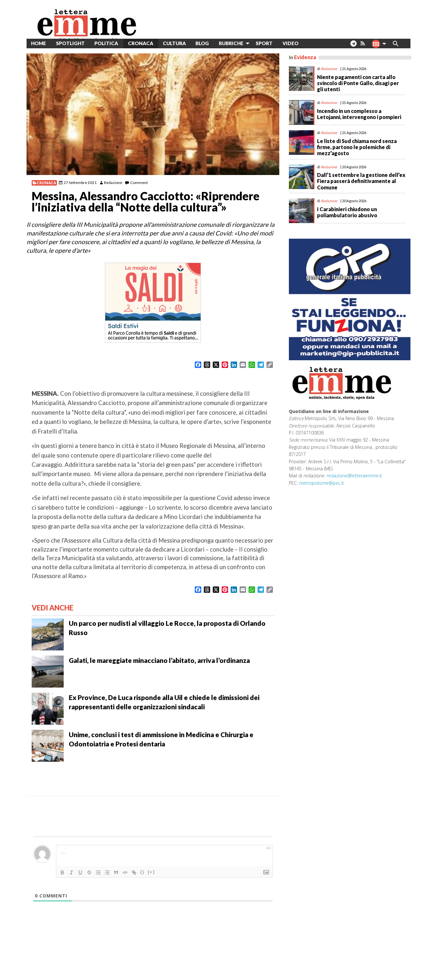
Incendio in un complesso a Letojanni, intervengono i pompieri (359, 114)
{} (142, 872)
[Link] (134, 872)
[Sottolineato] (80, 872)
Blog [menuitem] (202, 43)
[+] (151, 872)
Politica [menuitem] (106, 43)
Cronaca (46, 183)
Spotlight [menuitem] (70, 43)
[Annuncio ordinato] (98, 872)
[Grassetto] (62, 872)
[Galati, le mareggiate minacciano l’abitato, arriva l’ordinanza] (48, 670)
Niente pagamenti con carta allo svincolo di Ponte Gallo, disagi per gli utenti (358, 83)
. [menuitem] (353, 46)
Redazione (113, 182)
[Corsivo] (71, 872)
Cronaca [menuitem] (140, 43)
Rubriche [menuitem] (231, 43)
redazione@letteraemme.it (354, 476)
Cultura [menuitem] (174, 43)
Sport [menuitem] (264, 43)
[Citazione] (116, 872)
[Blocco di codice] (125, 872)
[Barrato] (89, 872)
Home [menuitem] (38, 43)
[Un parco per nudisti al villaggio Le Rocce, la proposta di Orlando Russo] (48, 633)
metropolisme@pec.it (321, 483)
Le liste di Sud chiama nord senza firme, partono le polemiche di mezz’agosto (357, 147)
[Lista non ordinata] (107, 872)
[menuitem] (308, 43)
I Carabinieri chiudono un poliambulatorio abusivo (347, 212)
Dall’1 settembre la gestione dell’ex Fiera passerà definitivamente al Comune (361, 181)
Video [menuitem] (290, 43)
